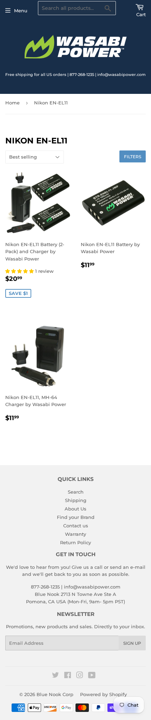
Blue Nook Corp (55, 694)
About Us (75, 509)
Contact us (75, 525)
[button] (20, 271)
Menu (20, 10)
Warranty (75, 534)
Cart (141, 14)
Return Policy (75, 542)
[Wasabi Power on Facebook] (67, 676)
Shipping (75, 500)
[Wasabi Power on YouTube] (92, 676)
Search (76, 492)
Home (12, 102)
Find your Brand (75, 517)
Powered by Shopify (103, 694)
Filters (132, 156)
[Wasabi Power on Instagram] (79, 676)
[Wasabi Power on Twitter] (55, 676)
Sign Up (132, 643)
